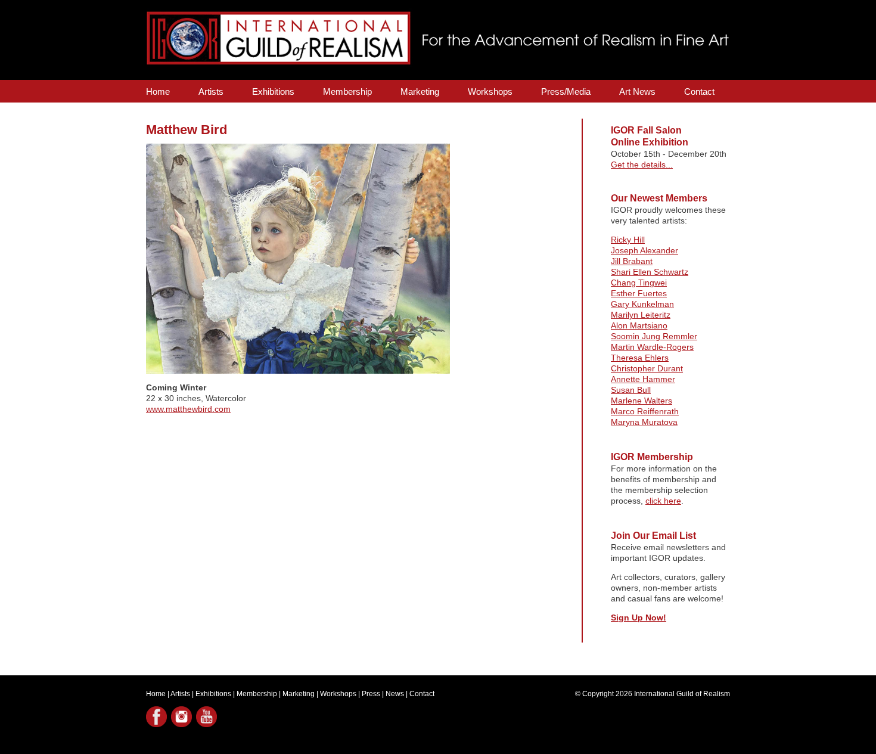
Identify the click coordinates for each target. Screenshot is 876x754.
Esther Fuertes (639, 293)
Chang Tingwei (639, 282)
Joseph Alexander (644, 250)
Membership (347, 91)
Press (371, 694)
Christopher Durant (647, 368)
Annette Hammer (643, 379)
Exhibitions (273, 91)
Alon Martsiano (639, 325)
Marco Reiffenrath (645, 411)
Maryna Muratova (644, 422)
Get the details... (642, 164)
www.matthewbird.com (188, 409)
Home (158, 91)
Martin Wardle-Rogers (652, 347)
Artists (210, 91)
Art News (637, 91)
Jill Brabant (632, 261)
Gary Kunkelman (642, 304)
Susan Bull (631, 390)
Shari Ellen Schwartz (649, 272)
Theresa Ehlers (640, 357)
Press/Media (566, 91)
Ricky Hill (628, 239)
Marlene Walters (641, 400)
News (395, 694)
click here (663, 500)
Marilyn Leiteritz (640, 314)
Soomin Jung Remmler (654, 336)
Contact (699, 91)
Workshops (490, 91)
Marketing (419, 91)
